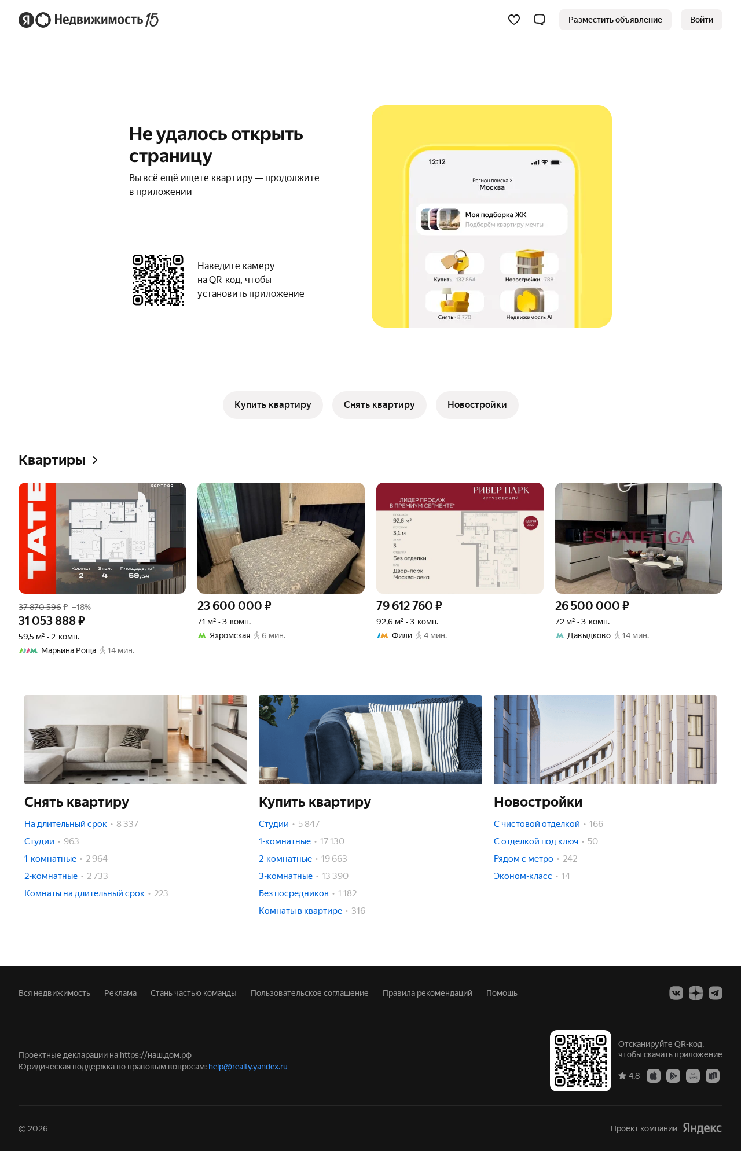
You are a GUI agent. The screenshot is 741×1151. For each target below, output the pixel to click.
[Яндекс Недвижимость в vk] (676, 993)
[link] (701, 19)
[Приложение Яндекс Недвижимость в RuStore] (713, 1075)
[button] (539, 19)
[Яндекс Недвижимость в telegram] (715, 993)
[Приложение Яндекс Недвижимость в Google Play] (673, 1075)
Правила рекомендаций (427, 993)
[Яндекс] (702, 1128)
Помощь (502, 993)
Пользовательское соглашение (310, 993)
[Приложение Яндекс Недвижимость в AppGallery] (693, 1075)
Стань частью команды (194, 993)
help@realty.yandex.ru (248, 1066)
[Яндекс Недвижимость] (89, 20)
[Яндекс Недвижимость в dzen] (696, 993)
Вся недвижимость (54, 993)
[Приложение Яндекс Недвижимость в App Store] (654, 1075)
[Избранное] (514, 19)
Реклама (120, 993)
